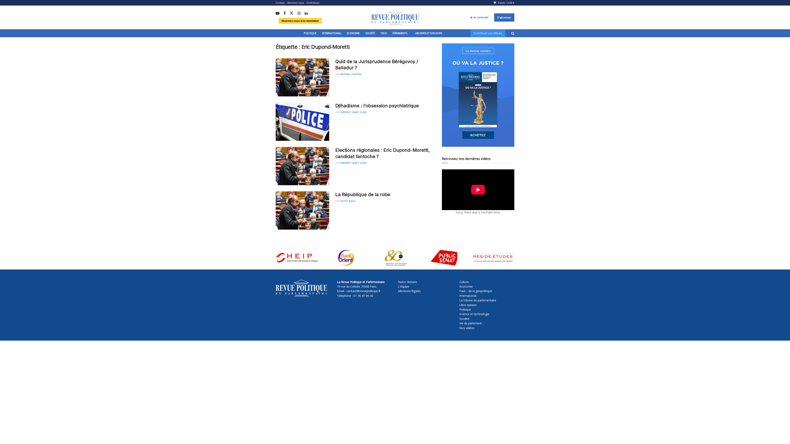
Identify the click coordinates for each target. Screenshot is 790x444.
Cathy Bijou (348, 200)
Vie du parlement (470, 323)
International (331, 33)
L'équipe (403, 286)
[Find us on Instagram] (299, 13)
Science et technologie (474, 314)
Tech (384, 33)
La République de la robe (362, 194)
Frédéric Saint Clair (353, 112)
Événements (400, 33)
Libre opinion (468, 305)
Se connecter (480, 17)
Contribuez (313, 3)
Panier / (506, 3)
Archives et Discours (428, 33)
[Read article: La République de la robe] (302, 210)
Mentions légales (409, 291)
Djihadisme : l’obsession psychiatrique (377, 105)
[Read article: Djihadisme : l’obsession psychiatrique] (302, 122)
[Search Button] (512, 33)
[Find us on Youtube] (277, 13)
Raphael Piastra (350, 74)
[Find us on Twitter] (291, 13)
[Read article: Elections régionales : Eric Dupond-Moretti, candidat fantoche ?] (302, 166)
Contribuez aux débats (488, 33)
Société (370, 33)
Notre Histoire (407, 282)
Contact (280, 3)
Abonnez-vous (295, 3)
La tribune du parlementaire (477, 300)
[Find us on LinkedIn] (306, 13)
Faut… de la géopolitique (475, 291)
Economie (353, 33)
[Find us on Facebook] (284, 13)
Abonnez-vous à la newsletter (300, 21)
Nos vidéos (466, 328)
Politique (310, 33)
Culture (464, 282)
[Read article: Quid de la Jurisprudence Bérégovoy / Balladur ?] (302, 77)
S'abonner (504, 17)
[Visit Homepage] (395, 17)
